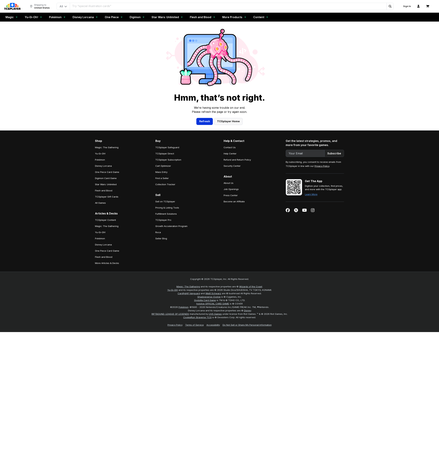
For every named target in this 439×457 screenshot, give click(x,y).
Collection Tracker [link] (165, 184)
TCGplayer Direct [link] (164, 153)
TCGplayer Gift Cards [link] (106, 196)
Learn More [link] (311, 194)
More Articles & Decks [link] (107, 263)
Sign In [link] (407, 6)
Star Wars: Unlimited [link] (106, 184)
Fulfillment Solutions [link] (166, 213)
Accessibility (213, 324)
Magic (9, 17)
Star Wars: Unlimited (165, 17)
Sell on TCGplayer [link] (165, 201)
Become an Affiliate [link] (234, 201)
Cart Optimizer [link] (163, 165)
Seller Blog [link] (161, 238)
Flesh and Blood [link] (103, 190)
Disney (247, 310)
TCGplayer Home (228, 121)
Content (258, 17)
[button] (390, 6)
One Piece (112, 17)
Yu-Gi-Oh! (31, 17)
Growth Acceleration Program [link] (171, 226)
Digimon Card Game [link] (106, 178)
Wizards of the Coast (250, 286)
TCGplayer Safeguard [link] (167, 147)
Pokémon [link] (100, 159)
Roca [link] (158, 232)
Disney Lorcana (83, 17)
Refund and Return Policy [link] (237, 159)
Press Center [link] (231, 195)
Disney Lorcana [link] (103, 165)
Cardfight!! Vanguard (189, 293)
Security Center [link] (232, 165)
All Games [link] (100, 202)
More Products (232, 17)
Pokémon (55, 17)
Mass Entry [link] (161, 172)
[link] (12, 6)
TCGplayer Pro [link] (163, 220)
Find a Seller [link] (162, 178)
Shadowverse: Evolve (209, 296)
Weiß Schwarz (213, 293)
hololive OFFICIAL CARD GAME (212, 303)
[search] (228, 6)
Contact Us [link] (230, 147)
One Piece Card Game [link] (107, 172)
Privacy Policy (322, 166)
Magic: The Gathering (188, 286)
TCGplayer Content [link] (105, 220)
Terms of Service (194, 324)
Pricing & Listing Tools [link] (167, 207)
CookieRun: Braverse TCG (197, 317)
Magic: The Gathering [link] (106, 147)
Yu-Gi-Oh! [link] (100, 153)
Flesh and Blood (200, 17)
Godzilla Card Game (205, 300)
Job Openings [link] (231, 189)
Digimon (135, 17)
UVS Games (215, 314)
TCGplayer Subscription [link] (168, 159)
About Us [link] (228, 183)
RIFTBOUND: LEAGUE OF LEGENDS (170, 314)
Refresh (204, 121)
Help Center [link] (230, 153)
